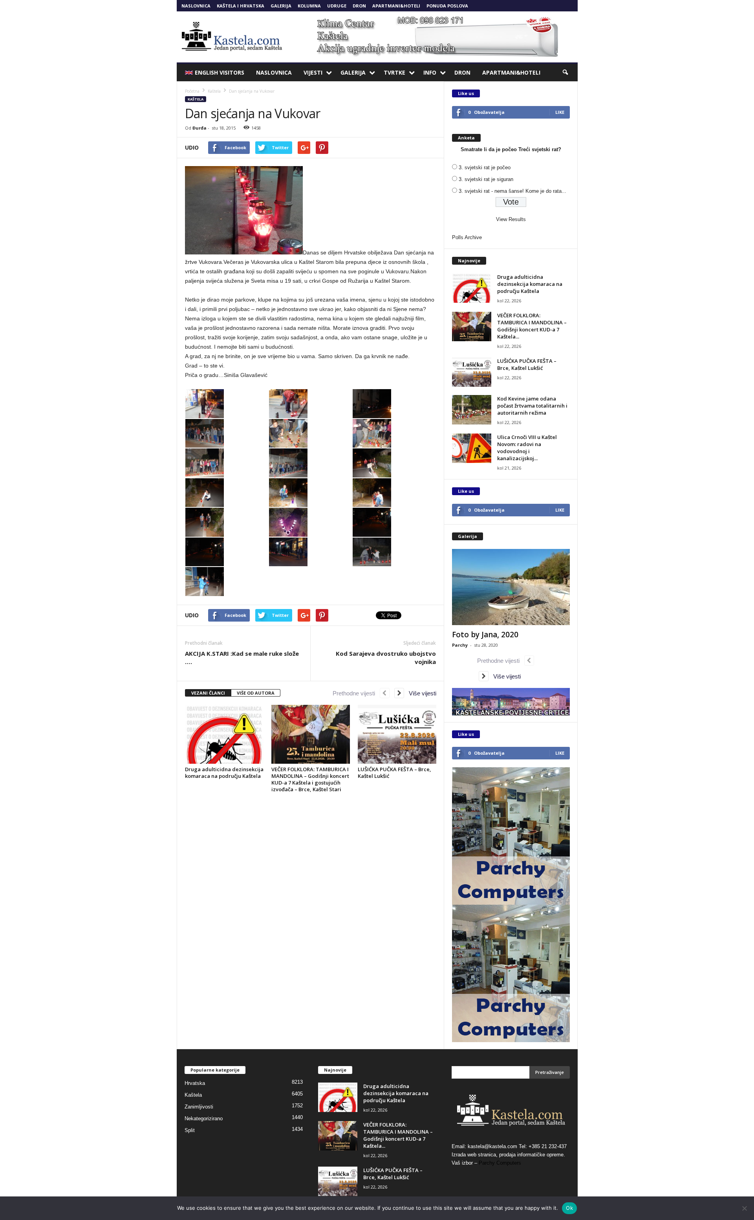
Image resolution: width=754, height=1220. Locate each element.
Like (559, 112)
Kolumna (309, 6)
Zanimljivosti (199, 1107)
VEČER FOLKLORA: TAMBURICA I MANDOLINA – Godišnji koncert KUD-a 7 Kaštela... (532, 326)
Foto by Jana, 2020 (485, 634)
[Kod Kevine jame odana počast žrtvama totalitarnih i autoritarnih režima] (471, 409)
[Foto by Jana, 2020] (511, 587)
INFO (429, 72)
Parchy (460, 645)
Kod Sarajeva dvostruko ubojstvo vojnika (386, 657)
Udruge (336, 6)
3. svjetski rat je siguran (486, 179)
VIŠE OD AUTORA (256, 693)
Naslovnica (195, 6)
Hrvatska (195, 1083)
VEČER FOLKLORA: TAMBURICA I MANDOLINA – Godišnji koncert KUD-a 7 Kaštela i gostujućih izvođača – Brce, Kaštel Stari (310, 779)
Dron (359, 6)
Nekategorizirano (204, 1118)
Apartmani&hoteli (396, 6)
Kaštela (195, 99)
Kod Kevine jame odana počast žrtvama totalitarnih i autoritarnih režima (532, 405)
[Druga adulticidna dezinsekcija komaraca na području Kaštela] (224, 734)
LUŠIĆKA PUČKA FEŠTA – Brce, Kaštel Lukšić (394, 772)
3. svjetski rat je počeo (485, 167)
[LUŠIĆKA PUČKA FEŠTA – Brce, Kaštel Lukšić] (397, 734)
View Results (511, 219)
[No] (744, 1208)
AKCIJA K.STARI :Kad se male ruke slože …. (242, 657)
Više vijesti (420, 693)
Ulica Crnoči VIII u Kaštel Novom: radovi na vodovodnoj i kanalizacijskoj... (527, 447)
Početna (192, 91)
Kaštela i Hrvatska (240, 6)
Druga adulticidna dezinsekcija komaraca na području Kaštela (224, 772)
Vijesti (313, 72)
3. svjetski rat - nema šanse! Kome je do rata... (512, 191)
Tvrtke (394, 72)
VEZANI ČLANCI (208, 693)
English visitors (219, 72)
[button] (566, 72)
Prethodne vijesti (356, 693)
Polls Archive (467, 237)
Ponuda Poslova (447, 6)
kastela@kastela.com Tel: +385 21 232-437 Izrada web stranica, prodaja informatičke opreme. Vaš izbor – (509, 1154)
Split (190, 1130)
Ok (569, 1208)
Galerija (281, 6)
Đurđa (199, 128)
